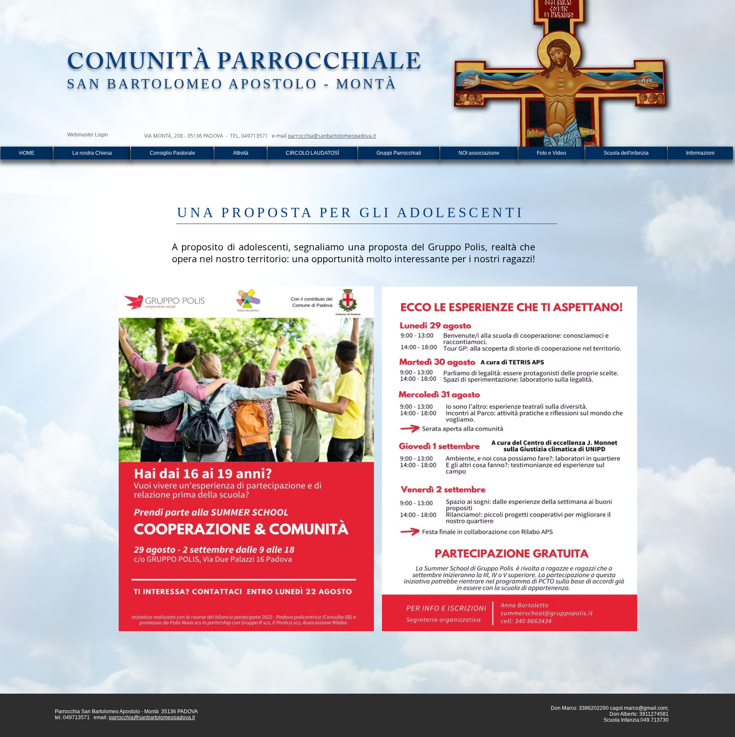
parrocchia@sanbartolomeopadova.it (332, 135)
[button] (240, 153)
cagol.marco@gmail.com (638, 708)
